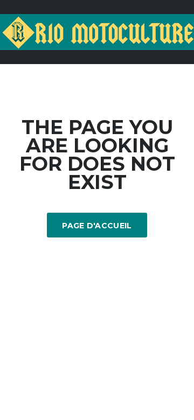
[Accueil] (97, 31)
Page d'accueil (96, 225)
